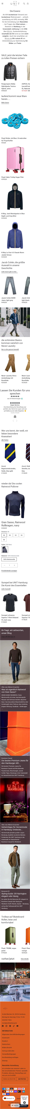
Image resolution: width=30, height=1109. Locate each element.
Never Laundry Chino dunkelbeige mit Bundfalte (8, 378)
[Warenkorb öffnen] (28, 3)
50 (10, 535)
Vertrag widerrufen (8, 1051)
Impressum (6, 1038)
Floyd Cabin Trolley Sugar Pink (12, 177)
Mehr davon (5, 102)
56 (4, 539)
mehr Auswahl (5, 589)
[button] (2, 4)
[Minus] (5, 565)
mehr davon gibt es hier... (9, 272)
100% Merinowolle (9, 559)
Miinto (9, 31)
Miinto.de (8, 38)
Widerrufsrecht (7, 1047)
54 (21, 535)
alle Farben (4, 440)
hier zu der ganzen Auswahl (10, 349)
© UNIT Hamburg (15, 1103)
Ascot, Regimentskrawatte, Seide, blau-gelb (8, 468)
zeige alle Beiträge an (8, 636)
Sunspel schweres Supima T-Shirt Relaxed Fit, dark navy (9, 617)
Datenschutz (6, 1044)
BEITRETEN (22, 1079)
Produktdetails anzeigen (9, 570)
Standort (5, 1041)
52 (15, 535)
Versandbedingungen (9, 1054)
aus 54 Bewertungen (14, 398)
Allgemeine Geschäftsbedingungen (13, 1034)
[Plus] (15, 565)
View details (25, 959)
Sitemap (5, 1060)
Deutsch (19, 1098)
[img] (15, 396)
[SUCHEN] (24, 3)
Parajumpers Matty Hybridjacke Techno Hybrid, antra (8, 86)
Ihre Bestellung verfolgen (10, 1057)
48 (4, 535)
